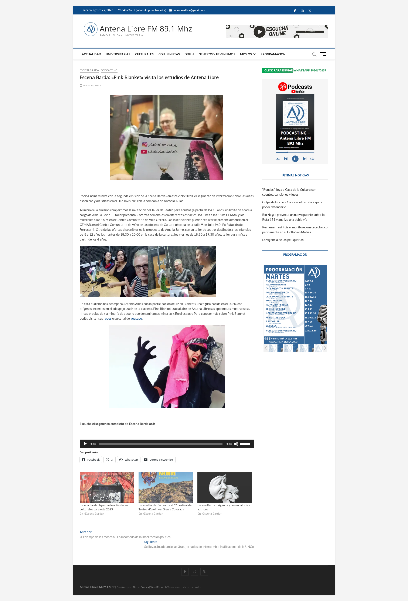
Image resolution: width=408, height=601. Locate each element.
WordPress (156, 587)
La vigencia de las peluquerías (283, 240)
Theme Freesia (141, 587)
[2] (268, 348)
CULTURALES (144, 54)
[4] (299, 348)
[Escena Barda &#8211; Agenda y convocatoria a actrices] (224, 487)
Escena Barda (89, 70)
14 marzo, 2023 (91, 85)
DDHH (189, 54)
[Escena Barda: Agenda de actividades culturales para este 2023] (107, 487)
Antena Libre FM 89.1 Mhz (146, 28)
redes (107, 318)
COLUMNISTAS (169, 54)
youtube (136, 318)
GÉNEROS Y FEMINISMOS (217, 54)
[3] (284, 348)
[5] (315, 348)
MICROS (246, 54)
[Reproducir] (85, 444)
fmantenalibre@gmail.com (189, 10)
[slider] (246, 443)
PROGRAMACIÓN (273, 54)
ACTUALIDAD (91, 54)
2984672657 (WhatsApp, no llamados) (142, 10)
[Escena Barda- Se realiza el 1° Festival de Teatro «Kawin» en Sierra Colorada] (166, 487)
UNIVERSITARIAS (118, 54)
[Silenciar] (236, 444)
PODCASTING (109, 70)
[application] (167, 444)
